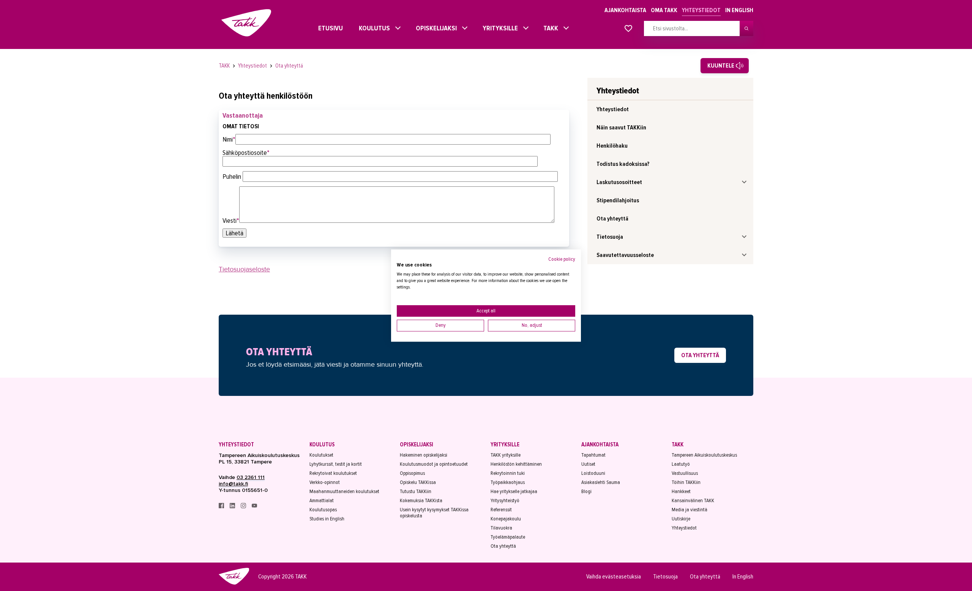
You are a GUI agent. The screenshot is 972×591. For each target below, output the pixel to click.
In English (739, 10)
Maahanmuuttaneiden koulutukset (344, 492)
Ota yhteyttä (289, 65)
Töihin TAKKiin (686, 482)
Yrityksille (498, 28)
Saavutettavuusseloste (625, 255)
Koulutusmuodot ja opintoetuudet (434, 464)
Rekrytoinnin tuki (508, 473)
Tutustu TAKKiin (415, 492)
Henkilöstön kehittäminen (516, 464)
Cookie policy (561, 259)
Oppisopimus (412, 473)
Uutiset (588, 464)
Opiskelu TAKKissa (418, 482)
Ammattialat (321, 501)
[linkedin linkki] (233, 506)
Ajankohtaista (625, 10)
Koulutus (372, 28)
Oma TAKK (664, 10)
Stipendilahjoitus (617, 200)
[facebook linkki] (222, 506)
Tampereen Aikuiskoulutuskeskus (704, 455)
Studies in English (326, 519)
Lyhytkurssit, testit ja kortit (335, 464)
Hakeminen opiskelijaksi (423, 455)
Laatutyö (681, 464)
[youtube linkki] (254, 506)
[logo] (234, 583)
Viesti (230, 220)
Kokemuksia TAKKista (421, 501)
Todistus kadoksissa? (622, 164)
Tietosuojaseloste (244, 269)
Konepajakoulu (506, 519)
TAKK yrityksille (506, 455)
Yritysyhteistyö (505, 501)
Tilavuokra (501, 528)
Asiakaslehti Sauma (600, 482)
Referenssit (501, 510)
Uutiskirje (681, 519)
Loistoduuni (593, 473)
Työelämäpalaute (508, 537)
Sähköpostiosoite (246, 152)
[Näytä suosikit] (628, 28)
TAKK (548, 28)
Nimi (228, 139)
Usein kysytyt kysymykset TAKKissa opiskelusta (434, 513)
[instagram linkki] (244, 506)
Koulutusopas (323, 510)
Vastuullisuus (685, 473)
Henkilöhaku (612, 146)
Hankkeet (681, 492)
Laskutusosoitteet (619, 182)
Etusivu (323, 28)
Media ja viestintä (689, 510)
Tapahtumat (593, 455)
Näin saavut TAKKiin (621, 127)
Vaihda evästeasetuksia (613, 577)
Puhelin (232, 176)
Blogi (586, 492)
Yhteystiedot (701, 10)
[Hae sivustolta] (746, 28)
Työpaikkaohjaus (508, 482)
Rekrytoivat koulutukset (333, 473)
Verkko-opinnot (324, 482)
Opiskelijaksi (434, 28)
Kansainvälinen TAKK (693, 501)
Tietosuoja (609, 237)
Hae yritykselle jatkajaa (514, 492)
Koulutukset (321, 455)
